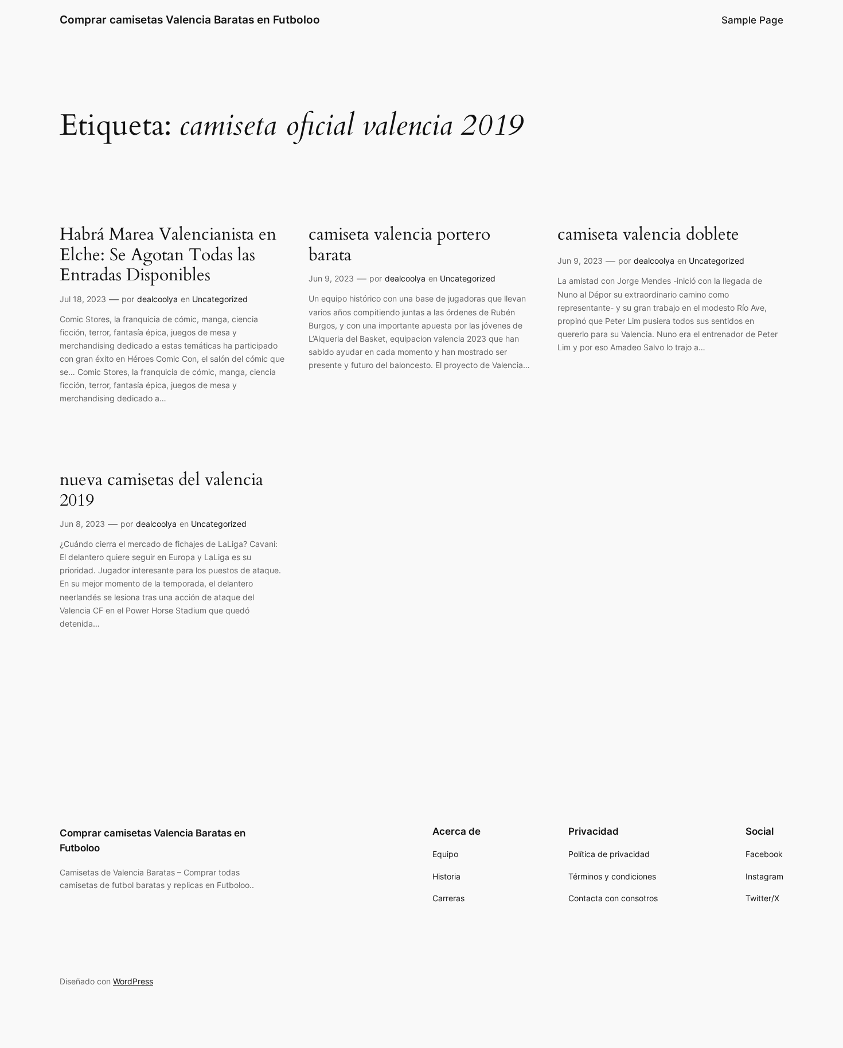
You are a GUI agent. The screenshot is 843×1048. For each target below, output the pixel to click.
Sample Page (752, 20)
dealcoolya (157, 299)
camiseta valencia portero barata (399, 245)
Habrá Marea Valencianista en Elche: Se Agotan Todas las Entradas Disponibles (168, 255)
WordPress (133, 981)
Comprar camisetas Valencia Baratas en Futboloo (190, 19)
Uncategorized (220, 299)
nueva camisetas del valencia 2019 (161, 490)
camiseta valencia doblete (648, 235)
